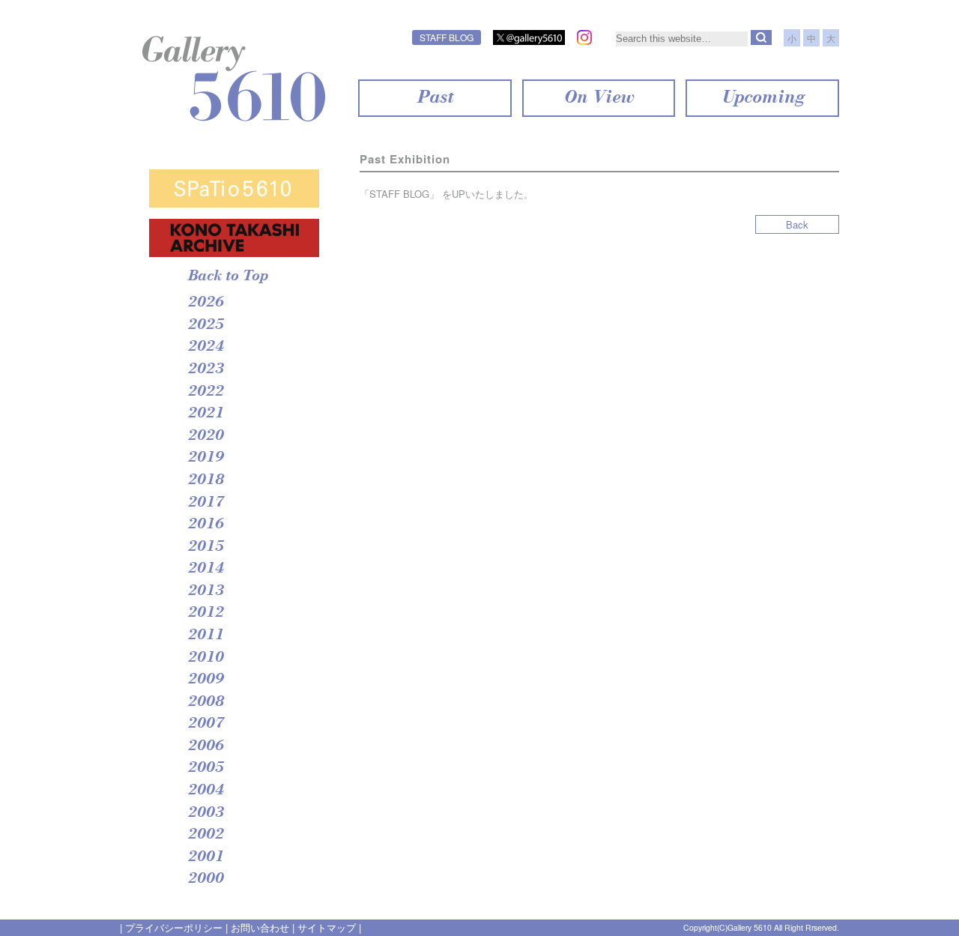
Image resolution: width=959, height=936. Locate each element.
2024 (205, 346)
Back (797, 224)
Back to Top (227, 276)
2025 (205, 325)
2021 (205, 413)
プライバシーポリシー (174, 927)
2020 (205, 436)
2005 (205, 768)
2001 (205, 857)
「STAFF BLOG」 (399, 194)
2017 (205, 502)
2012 (205, 613)
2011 (205, 635)
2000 (205, 879)
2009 (205, 679)
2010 (205, 657)
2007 (205, 723)
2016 (205, 524)
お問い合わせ (260, 927)
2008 (205, 702)
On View (598, 98)
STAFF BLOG (447, 37)
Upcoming (762, 98)
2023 (205, 369)
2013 (205, 591)
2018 (205, 480)
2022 (205, 391)
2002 (205, 834)
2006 (205, 746)
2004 (205, 790)
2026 (205, 302)
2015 (205, 547)
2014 (205, 568)
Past (435, 98)
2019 (205, 457)
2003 (205, 813)
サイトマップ (326, 927)
